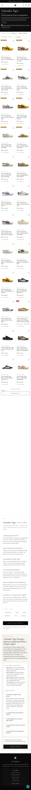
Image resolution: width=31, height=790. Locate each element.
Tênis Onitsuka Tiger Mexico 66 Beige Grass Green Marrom (22, 175)
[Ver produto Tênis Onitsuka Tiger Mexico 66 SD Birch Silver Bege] (7, 249)
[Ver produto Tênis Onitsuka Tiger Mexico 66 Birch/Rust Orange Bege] (23, 365)
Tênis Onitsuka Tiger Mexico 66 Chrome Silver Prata (23, 204)
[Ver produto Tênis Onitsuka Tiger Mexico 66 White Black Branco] (23, 75)
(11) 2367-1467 (16, 780)
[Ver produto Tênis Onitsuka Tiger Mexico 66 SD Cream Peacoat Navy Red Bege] (7, 220)
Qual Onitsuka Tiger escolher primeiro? (13, 695)
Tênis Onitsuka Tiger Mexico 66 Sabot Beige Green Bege (22, 146)
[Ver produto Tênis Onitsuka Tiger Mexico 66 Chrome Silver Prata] (23, 191)
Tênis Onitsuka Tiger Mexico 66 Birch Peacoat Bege (7, 117)
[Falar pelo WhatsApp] (28, 786)
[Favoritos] (26, 5)
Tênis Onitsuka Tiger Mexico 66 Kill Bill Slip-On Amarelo (7, 291)
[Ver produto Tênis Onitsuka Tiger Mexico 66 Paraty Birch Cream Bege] (23, 220)
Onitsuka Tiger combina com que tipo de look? (15, 725)
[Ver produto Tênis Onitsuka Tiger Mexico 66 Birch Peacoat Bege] (7, 104)
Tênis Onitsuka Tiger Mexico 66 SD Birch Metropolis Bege (6, 175)
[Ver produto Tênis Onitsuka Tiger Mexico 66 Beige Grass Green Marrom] (23, 162)
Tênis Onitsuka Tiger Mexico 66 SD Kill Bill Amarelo (22, 117)
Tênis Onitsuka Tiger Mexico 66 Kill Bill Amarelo (7, 58)
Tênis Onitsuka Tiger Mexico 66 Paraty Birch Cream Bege (22, 233)
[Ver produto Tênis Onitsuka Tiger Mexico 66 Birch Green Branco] (7, 307)
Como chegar (15, 783)
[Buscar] (23, 5)
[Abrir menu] (2, 5)
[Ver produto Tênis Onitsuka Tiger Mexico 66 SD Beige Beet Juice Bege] (23, 46)
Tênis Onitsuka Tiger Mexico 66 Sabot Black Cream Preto (7, 378)
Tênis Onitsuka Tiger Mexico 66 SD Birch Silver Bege (7, 262)
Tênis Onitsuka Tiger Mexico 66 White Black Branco (22, 88)
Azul (15, 615)
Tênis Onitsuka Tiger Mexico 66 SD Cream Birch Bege (6, 146)
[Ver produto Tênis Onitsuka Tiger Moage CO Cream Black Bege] (23, 249)
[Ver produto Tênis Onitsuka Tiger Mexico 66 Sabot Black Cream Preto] (7, 365)
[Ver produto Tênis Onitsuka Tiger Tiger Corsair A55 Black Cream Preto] (7, 336)
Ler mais (4, 22)
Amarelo (7, 615)
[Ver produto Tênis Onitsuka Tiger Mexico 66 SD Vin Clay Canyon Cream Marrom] (23, 336)
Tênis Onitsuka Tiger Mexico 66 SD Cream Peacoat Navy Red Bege (7, 233)
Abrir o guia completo (15, 623)
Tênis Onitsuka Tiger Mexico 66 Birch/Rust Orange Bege (22, 378)
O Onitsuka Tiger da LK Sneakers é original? (15, 713)
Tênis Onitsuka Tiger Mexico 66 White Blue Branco (6, 204)
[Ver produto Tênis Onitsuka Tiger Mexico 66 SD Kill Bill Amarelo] (23, 104)
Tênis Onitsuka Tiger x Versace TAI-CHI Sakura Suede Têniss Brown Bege (23, 320)
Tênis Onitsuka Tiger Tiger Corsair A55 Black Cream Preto (7, 349)
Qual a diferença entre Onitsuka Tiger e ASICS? (14, 719)
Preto (17, 612)
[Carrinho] (29, 5)
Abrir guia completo (15, 746)
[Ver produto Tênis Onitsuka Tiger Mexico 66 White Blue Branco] (7, 191)
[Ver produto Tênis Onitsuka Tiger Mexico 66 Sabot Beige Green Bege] (23, 133)
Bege (24, 612)
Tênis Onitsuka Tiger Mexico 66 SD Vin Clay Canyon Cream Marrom (22, 349)
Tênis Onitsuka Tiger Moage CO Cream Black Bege (22, 262)
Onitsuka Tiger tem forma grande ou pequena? (15, 732)
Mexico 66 (8, 612)
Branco (24, 615)
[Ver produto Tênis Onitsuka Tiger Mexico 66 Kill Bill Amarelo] (7, 46)
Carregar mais (15, 393)
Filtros (5, 36)
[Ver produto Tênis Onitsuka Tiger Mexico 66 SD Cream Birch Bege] (7, 133)
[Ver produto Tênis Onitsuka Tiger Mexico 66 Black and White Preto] (23, 278)
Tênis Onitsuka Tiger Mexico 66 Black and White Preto (22, 291)
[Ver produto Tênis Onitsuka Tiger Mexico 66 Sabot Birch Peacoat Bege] (7, 75)
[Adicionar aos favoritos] (13, 41)
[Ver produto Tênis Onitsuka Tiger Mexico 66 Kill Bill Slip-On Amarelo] (7, 278)
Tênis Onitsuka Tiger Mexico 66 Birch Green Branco (6, 320)
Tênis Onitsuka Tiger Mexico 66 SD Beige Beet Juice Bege (23, 59)
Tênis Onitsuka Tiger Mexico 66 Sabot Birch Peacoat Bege (6, 88)
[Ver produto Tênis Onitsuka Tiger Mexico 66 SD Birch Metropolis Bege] (7, 162)
